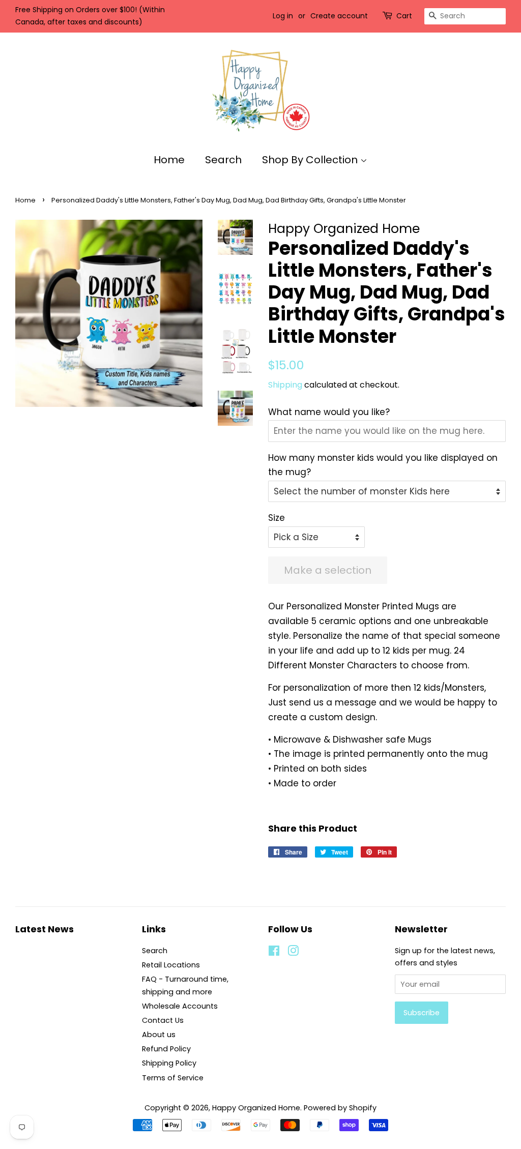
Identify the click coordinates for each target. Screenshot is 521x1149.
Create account (339, 16)
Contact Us (163, 1020)
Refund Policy (166, 1049)
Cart (404, 16)
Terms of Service (173, 1078)
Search (223, 160)
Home (169, 160)
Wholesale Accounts (180, 1006)
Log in (283, 16)
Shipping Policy (169, 1063)
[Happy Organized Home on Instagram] (293, 953)
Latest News (44, 929)
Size (276, 518)
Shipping (285, 385)
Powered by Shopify (340, 1108)
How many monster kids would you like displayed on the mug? (383, 465)
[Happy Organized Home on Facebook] (274, 953)
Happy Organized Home (256, 1108)
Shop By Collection (311, 160)
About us (159, 1034)
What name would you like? (329, 412)
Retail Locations (171, 965)
